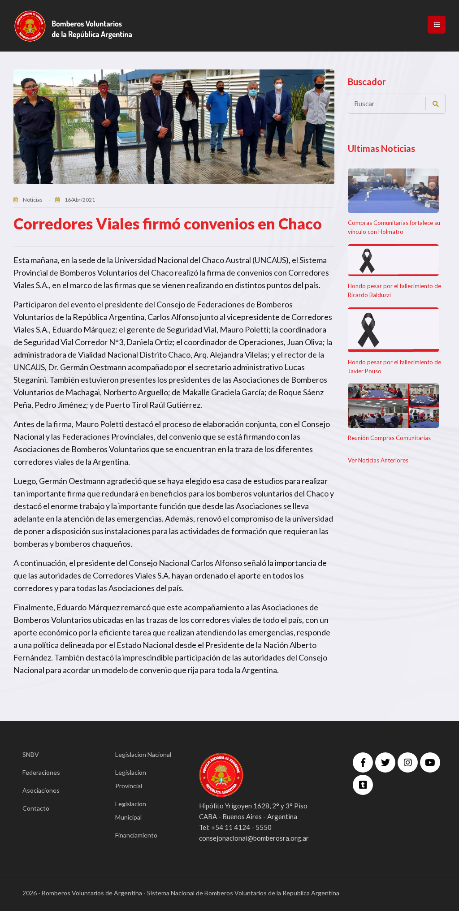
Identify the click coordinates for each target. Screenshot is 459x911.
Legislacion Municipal (130, 810)
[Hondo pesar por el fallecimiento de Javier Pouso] (393, 329)
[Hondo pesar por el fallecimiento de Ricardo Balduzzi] (393, 260)
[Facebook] (363, 762)
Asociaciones (41, 790)
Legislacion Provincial (130, 779)
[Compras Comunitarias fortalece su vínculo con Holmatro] (393, 190)
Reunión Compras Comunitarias (389, 437)
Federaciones (41, 772)
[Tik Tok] (363, 785)
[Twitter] (385, 762)
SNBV (30, 754)
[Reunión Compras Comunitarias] (393, 406)
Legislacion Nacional (143, 754)
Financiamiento (136, 835)
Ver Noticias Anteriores (378, 460)
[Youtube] (430, 762)
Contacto (35, 808)
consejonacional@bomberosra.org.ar (254, 838)
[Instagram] (408, 762)
